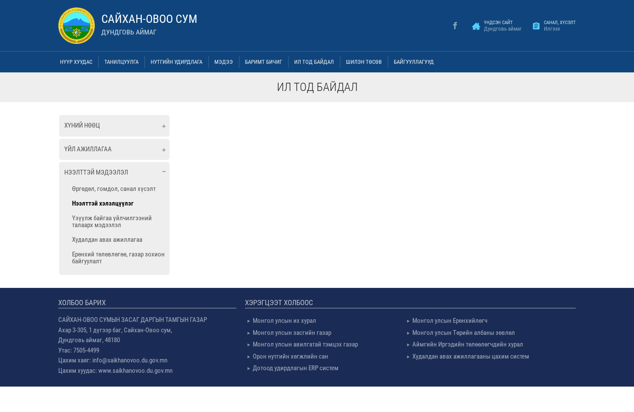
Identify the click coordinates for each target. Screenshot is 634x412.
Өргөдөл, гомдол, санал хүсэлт (114, 189)
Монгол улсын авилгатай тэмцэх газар (305, 344)
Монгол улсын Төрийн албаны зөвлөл (463, 333)
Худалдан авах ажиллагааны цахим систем (470, 356)
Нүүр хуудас (76, 62)
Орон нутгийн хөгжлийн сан (290, 356)
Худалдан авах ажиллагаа (107, 239)
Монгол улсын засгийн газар (292, 333)
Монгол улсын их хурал (284, 321)
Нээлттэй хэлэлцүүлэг (103, 203)
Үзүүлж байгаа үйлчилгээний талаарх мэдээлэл (112, 221)
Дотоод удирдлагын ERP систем (296, 368)
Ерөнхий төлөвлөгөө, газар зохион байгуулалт (118, 257)
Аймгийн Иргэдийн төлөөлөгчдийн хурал (467, 344)
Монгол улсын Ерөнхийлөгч (449, 321)
